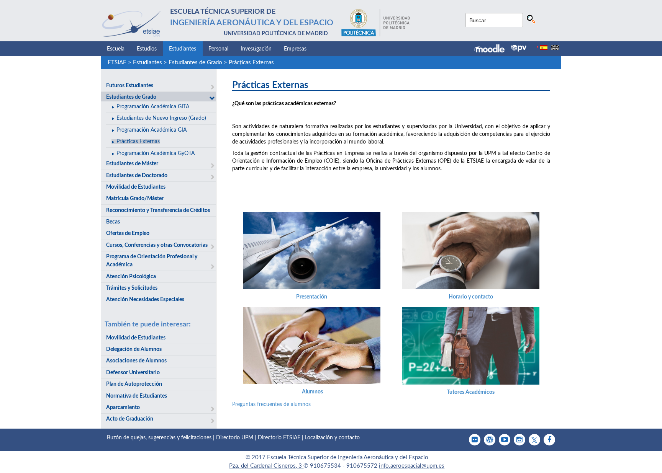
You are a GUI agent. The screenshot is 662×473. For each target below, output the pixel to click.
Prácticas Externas (251, 62)
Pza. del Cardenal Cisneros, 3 (266, 466)
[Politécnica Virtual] (518, 48)
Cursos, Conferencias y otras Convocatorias (157, 245)
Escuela (116, 49)
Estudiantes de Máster (132, 163)
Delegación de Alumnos (134, 349)
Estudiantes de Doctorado (136, 175)
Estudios (147, 49)
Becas (113, 222)
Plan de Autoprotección (134, 384)
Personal (218, 49)
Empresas (295, 49)
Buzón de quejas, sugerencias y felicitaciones (159, 437)
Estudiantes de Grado (195, 62)
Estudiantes (182, 49)
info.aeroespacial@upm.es (411, 466)
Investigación (256, 49)
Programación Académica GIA (151, 130)
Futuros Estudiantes (129, 85)
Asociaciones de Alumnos (136, 361)
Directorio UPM (234, 437)
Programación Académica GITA (152, 106)
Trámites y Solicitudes (131, 288)
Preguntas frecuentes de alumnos (271, 404)
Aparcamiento (123, 407)
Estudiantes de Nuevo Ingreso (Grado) (161, 118)
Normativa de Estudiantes (136, 396)
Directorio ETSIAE (279, 437)
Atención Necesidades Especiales (145, 299)
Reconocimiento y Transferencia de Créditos (158, 210)
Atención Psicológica (131, 276)
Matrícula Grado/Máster (135, 198)
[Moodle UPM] (492, 49)
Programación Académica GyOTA (155, 153)
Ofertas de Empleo (127, 233)
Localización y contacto (332, 437)
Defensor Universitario (133, 372)
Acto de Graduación (129, 419)
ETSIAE (117, 62)
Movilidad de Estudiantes (136, 187)
